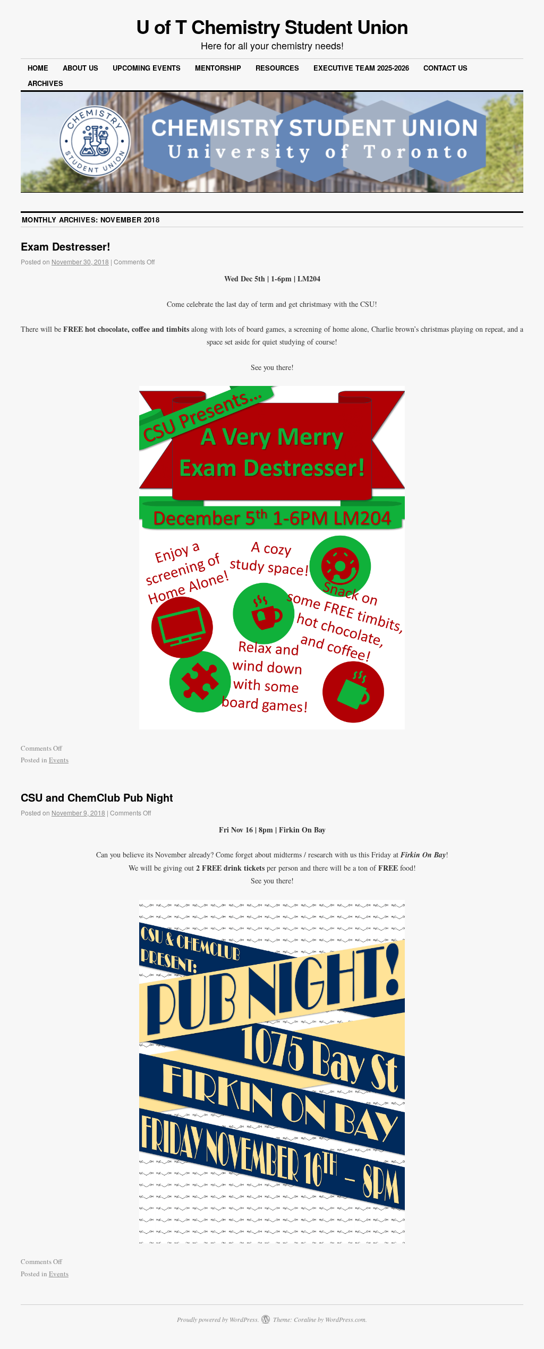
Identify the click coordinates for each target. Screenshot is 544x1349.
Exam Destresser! (65, 246)
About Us (80, 68)
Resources (277, 68)
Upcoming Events (147, 68)
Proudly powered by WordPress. (218, 1319)
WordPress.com (345, 1319)
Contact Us (445, 68)
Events (59, 759)
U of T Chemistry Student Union (272, 26)
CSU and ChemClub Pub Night (97, 797)
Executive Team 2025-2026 (361, 68)
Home (38, 68)
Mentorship (218, 68)
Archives (45, 83)
